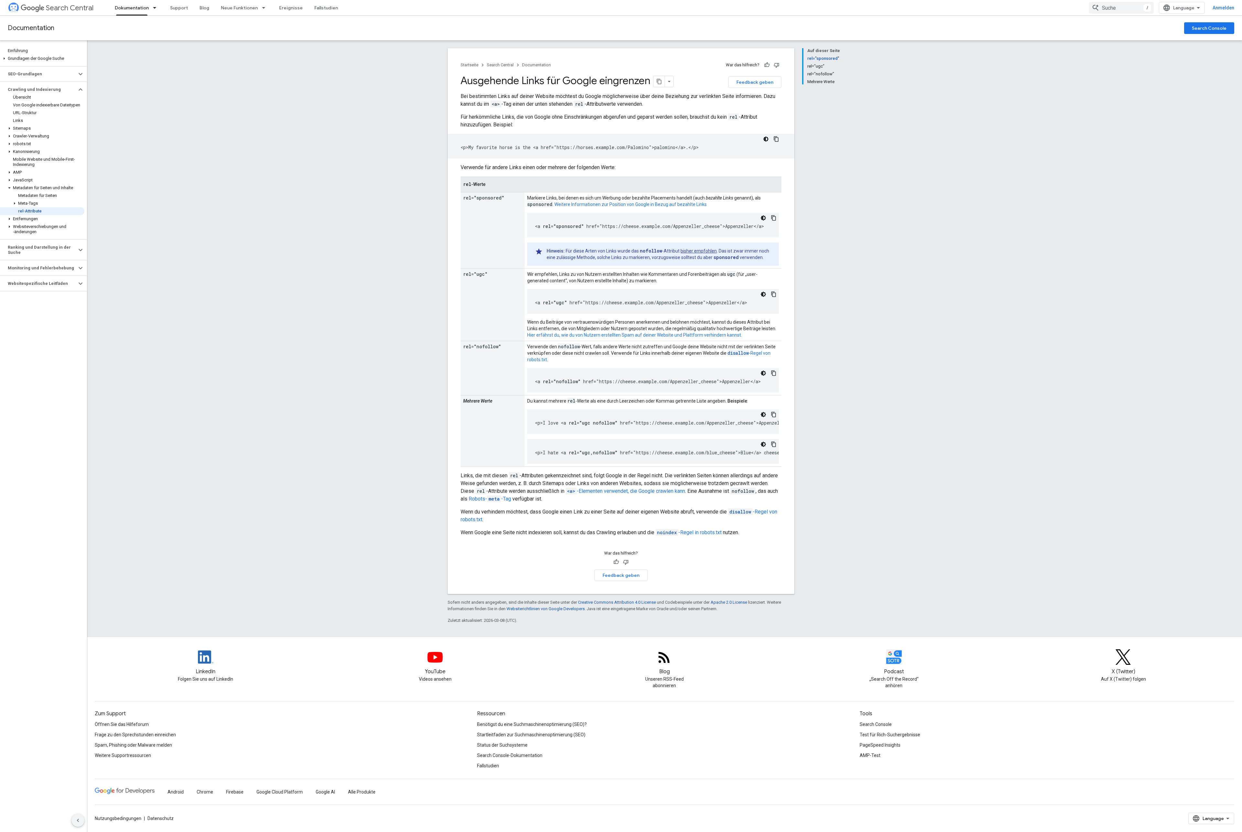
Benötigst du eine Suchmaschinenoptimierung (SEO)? (532, 724)
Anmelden (1223, 7)
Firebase (235, 791)
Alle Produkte (362, 791)
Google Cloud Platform (279, 791)
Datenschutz (160, 818)
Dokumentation (132, 8)
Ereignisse (291, 8)
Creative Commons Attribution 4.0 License (617, 602)
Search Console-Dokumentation (509, 755)
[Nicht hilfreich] (776, 65)
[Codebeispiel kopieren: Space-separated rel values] (773, 414)
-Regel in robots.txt (689, 532)
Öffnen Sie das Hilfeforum (122, 724)
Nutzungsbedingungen (118, 818)
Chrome (205, 791)
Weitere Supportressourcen (123, 755)
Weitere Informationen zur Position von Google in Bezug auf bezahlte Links (630, 204)
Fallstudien (326, 8)
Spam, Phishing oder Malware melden (133, 745)
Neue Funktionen (239, 8)
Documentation (31, 28)
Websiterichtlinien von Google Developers (546, 608)
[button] (42, 58)
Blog (204, 8)
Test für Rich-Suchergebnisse (890, 734)
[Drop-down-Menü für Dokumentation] (156, 8)
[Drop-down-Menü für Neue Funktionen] (265, 8)
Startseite (469, 64)
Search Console (1209, 28)
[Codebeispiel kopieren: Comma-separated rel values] (773, 444)
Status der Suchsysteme (502, 745)
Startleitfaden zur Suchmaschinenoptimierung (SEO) (531, 734)
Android (176, 791)
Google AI (325, 791)
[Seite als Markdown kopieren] (659, 81)
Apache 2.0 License (729, 602)
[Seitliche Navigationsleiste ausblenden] (77, 820)
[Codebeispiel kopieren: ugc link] (773, 294)
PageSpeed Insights (880, 745)
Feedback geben (754, 82)
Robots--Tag (490, 499)
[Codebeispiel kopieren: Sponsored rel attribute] (773, 218)
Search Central (69, 8)
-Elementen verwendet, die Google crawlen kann (626, 491)
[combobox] (1121, 8)
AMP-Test (870, 755)
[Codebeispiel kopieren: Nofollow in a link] (773, 373)
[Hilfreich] (767, 65)
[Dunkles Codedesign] (766, 139)
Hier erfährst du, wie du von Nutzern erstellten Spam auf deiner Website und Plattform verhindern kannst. (634, 335)
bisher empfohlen (699, 251)
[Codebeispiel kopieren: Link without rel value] (776, 139)
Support (179, 8)
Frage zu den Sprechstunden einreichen (135, 734)
